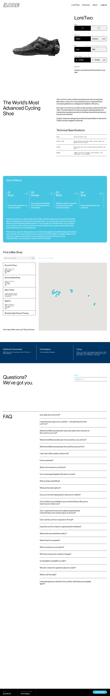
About (95, 5)
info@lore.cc (79, 379)
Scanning (86, 5)
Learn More (87, 56)
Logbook (103, 5)
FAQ (76, 375)
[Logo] (11, 5)
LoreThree (75, 5)
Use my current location (46, 258)
